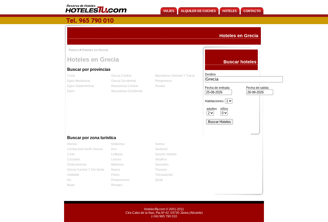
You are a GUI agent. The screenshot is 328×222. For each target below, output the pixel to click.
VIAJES (168, 11)
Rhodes (116, 185)
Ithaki (71, 185)
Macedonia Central (124, 86)
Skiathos (161, 159)
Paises (74, 50)
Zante (159, 180)
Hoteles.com (154, 209)
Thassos (161, 169)
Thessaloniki (164, 175)
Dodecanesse (77, 164)
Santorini (161, 149)
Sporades (162, 164)
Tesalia (160, 86)
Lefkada (116, 154)
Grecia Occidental (123, 81)
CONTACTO (252, 11)
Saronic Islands (166, 154)
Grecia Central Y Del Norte (85, 169)
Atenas (72, 144)
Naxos (115, 169)
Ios (69, 180)
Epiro (71, 91)
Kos (114, 149)
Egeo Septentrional (80, 86)
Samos (160, 144)
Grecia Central (121, 76)
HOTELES (229, 11)
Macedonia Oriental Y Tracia (175, 76)
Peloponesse (120, 180)
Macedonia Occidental (126, 91)
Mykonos (117, 164)
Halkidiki (73, 175)
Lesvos (116, 159)
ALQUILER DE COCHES (198, 11)
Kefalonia (118, 144)
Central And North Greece (85, 149)
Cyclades (73, 159)
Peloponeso (163, 81)
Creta (71, 76)
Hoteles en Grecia (95, 50)
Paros (115, 175)
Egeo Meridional (78, 81)
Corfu (71, 154)
